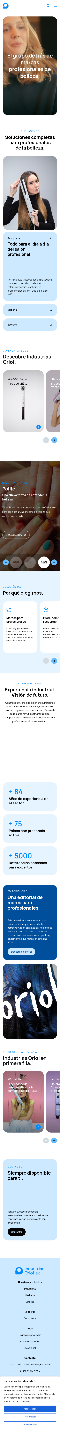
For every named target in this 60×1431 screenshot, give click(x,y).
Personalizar (30, 1416)
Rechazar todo (30, 1424)
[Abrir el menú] (55, 5)
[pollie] (44, 562)
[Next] (54, 440)
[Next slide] (54, 562)
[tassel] (30, 562)
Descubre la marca (16, 534)
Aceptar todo (30, 1408)
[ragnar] (16, 562)
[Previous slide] (6, 562)
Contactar (16, 1232)
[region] (30, 1403)
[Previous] (46, 440)
